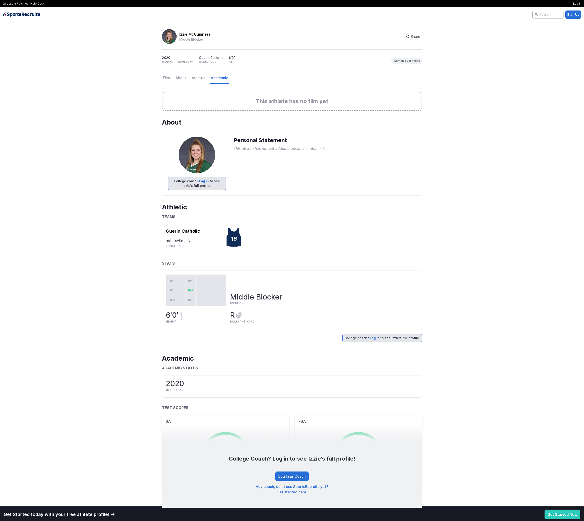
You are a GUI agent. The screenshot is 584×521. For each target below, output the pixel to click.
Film (166, 78)
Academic (219, 78)
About (180, 78)
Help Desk (37, 3)
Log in (204, 181)
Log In (577, 3)
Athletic (198, 78)
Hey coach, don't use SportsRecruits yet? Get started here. (292, 489)
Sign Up (573, 14)
